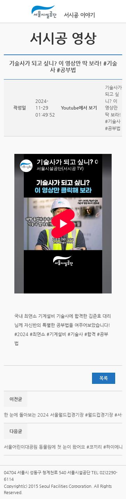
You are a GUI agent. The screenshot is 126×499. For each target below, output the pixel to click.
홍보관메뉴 (115, 12)
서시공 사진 (116, 38)
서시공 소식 (10, 38)
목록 (103, 378)
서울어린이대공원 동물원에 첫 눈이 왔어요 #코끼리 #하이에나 (63, 446)
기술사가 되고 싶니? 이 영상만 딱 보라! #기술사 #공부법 (113, 108)
